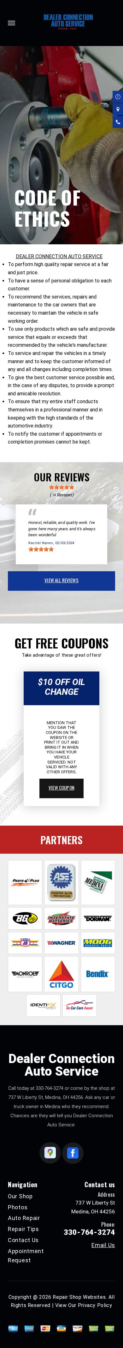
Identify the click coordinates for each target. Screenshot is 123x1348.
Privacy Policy (95, 1305)
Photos (17, 1207)
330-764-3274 (49, 1088)
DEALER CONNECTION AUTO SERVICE (59, 256)
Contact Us (23, 1240)
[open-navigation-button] (11, 23)
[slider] (61, 487)
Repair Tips (23, 1229)
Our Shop (20, 1196)
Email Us (103, 1245)
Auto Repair (24, 1218)
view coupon (61, 787)
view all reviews (61, 580)
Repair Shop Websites (79, 1297)
